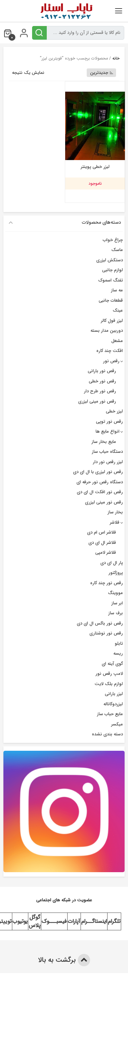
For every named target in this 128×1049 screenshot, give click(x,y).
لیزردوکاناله (113, 704)
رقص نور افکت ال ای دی (100, 492)
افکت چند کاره (109, 350)
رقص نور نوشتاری (106, 633)
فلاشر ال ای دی (102, 542)
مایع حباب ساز (110, 714)
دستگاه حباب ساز (107, 451)
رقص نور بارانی (102, 371)
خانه (115, 58)
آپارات (74, 921)
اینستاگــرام (94, 921)
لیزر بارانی (114, 693)
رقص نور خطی (102, 381)
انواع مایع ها (107, 431)
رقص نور (111, 361)
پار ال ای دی (111, 562)
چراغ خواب (113, 240)
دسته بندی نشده (107, 734)
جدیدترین (99, 72)
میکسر (117, 724)
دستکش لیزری (109, 260)
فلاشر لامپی (105, 552)
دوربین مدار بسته (106, 330)
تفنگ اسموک (110, 280)
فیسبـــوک (54, 921)
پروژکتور (116, 572)
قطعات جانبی (111, 300)
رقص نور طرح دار (100, 391)
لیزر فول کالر (112, 320)
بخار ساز (115, 512)
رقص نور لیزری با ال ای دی (98, 471)
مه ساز (117, 290)
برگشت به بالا (58, 960)
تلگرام (114, 921)
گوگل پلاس (35, 921)
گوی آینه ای (112, 663)
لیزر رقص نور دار (108, 462)
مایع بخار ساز (103, 441)
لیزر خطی (114, 411)
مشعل (117, 340)
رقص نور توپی (109, 421)
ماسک (117, 249)
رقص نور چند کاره (106, 583)
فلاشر (114, 522)
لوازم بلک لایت (109, 683)
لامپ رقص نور (109, 673)
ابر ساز (117, 603)
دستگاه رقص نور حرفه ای (99, 482)
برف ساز (115, 613)
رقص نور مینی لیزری (97, 401)
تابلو (119, 643)
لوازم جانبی (112, 270)
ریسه (118, 653)
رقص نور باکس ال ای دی (100, 623)
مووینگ (115, 592)
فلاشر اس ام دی (101, 532)
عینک (118, 310)
